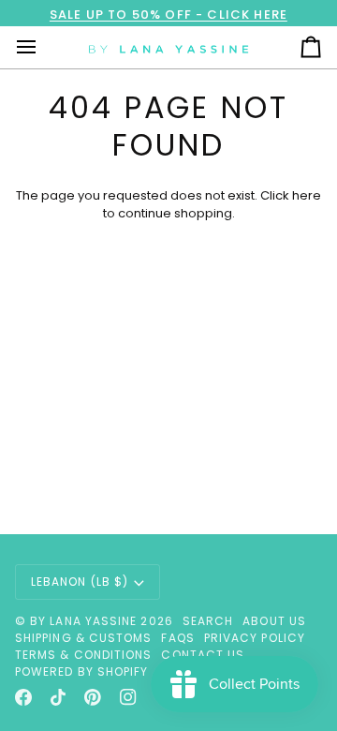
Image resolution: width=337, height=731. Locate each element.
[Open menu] (43, 47)
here (306, 195)
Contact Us (202, 655)
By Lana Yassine (83, 621)
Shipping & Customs (83, 638)
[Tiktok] (58, 697)
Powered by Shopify (81, 671)
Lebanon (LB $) (79, 581)
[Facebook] (23, 697)
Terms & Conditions (83, 655)
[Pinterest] (92, 697)
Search (208, 621)
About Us (274, 621)
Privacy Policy (254, 638)
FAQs (177, 638)
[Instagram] (128, 697)
